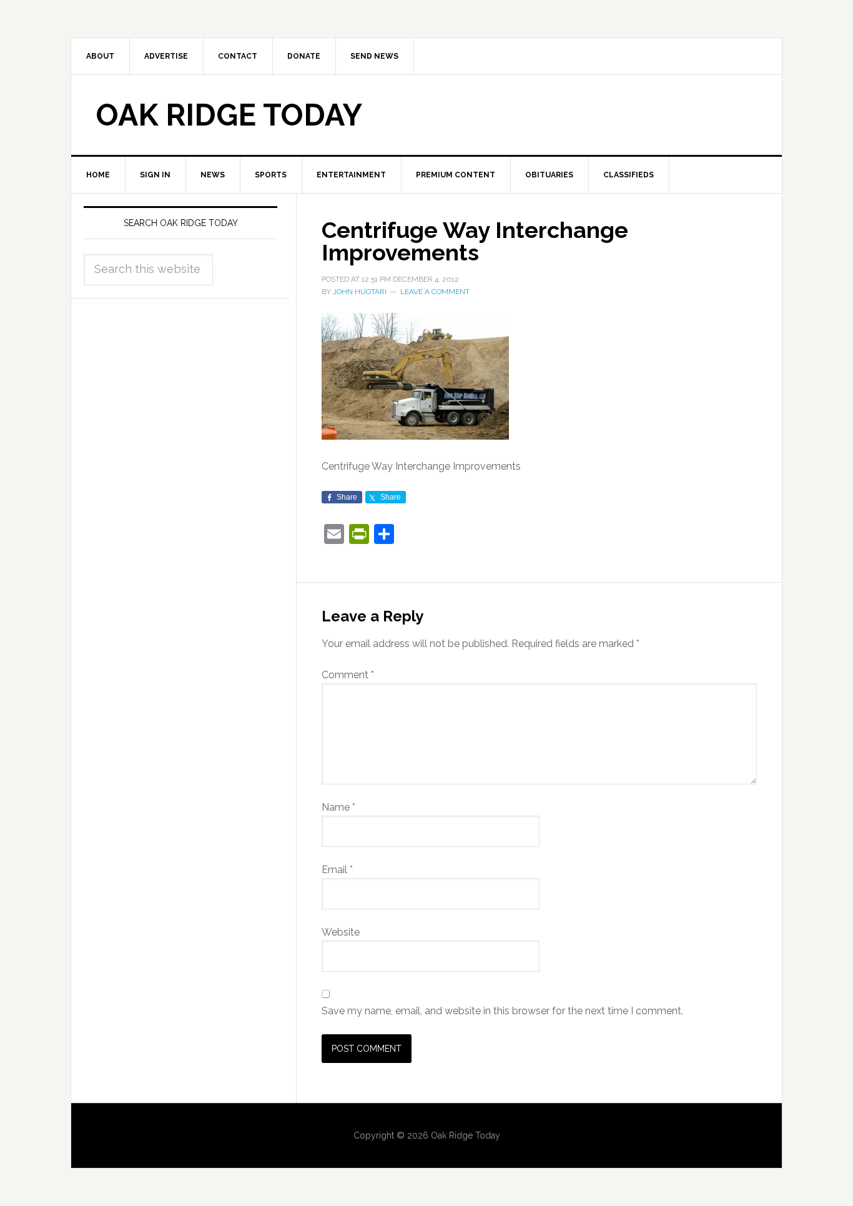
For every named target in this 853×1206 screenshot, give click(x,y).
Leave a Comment (435, 291)
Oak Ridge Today (229, 114)
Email (337, 870)
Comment (348, 675)
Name (338, 807)
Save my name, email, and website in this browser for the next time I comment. (502, 1011)
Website (341, 932)
